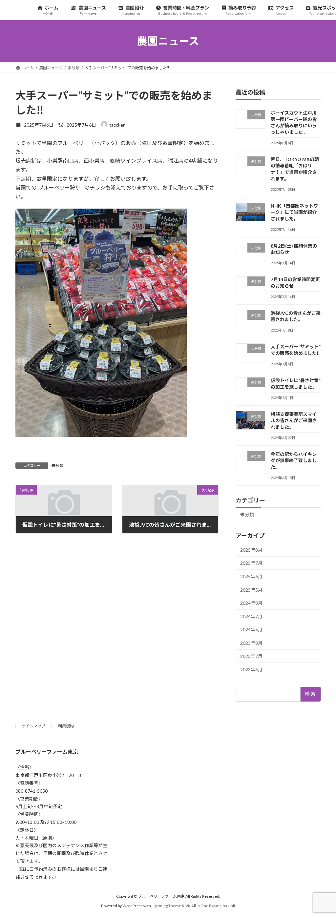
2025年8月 (251, 549)
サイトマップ (33, 725)
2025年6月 (251, 576)
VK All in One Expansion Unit (210, 905)
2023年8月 (251, 642)
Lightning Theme (166, 905)
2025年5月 (251, 589)
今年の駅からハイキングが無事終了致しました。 (294, 460)
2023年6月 (251, 669)
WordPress (132, 905)
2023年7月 (251, 656)
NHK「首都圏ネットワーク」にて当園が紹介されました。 (294, 212)
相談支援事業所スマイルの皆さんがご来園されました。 (294, 420)
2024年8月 (251, 603)
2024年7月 (251, 616)
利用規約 (66, 725)
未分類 (57, 465)
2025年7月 (251, 563)
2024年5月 (251, 629)
